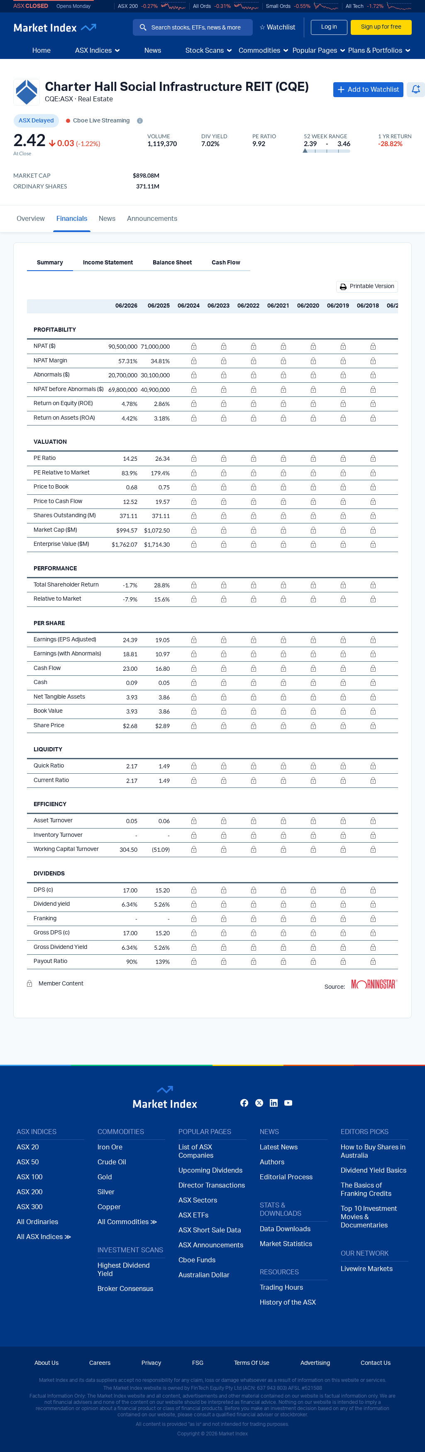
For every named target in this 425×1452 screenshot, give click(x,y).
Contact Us (376, 1363)
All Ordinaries (37, 1222)
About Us (46, 1363)
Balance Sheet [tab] (172, 263)
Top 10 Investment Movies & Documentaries (369, 1217)
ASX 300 (29, 1207)
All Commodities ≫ (127, 1222)
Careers (99, 1363)
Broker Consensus (125, 1289)
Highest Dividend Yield (124, 1269)
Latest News (279, 1147)
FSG (197, 1363)
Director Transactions (211, 1185)
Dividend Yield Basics (373, 1170)
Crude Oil (112, 1162)
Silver (106, 1192)
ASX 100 (29, 1177)
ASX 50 (28, 1162)
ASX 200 (128, 6)
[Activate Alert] (416, 89)
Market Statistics (286, 1244)
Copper (109, 1207)
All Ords (202, 6)
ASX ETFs (193, 1215)
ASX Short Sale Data (209, 1230)
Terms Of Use (251, 1363)
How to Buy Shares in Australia (373, 1151)
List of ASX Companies (195, 1151)
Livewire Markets (367, 1269)
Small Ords (278, 6)
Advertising (315, 1363)
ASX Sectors (197, 1200)
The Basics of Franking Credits (366, 1189)
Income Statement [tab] (108, 263)
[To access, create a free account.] (186, 346)
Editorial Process (286, 1177)
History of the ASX (288, 1302)
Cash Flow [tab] (226, 263)
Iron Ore (110, 1147)
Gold (105, 1177)
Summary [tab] (50, 263)
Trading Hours (281, 1287)
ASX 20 (28, 1147)
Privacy (151, 1363)
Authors (272, 1162)
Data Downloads (285, 1229)
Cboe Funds (196, 1260)
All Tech (355, 6)
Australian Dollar (204, 1275)
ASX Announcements (210, 1245)
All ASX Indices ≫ (44, 1237)
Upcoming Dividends (210, 1170)
